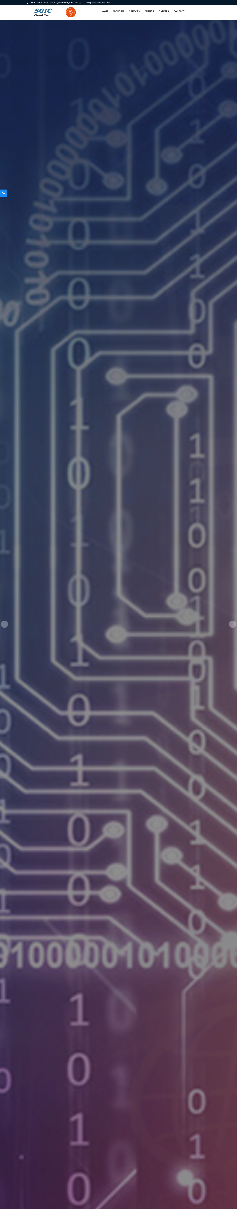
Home (105, 11)
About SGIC (109, 653)
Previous (4, 624)
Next (232, 624)
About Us (118, 11)
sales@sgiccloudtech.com (98, 3)
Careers (164, 11)
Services (134, 11)
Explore (130, 653)
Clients (149, 11)
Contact (179, 11)
